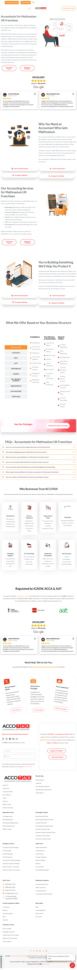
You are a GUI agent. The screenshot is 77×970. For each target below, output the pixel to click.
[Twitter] (37, 951)
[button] (33, 2)
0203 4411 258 (44, 740)
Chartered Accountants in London (18, 956)
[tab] (16, 347)
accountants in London (22, 596)
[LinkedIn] (40, 951)
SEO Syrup (46, 964)
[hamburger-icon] (29, 8)
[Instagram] (33, 951)
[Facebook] (30, 951)
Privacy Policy (28, 766)
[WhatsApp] (43, 951)
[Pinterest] (46, 951)
